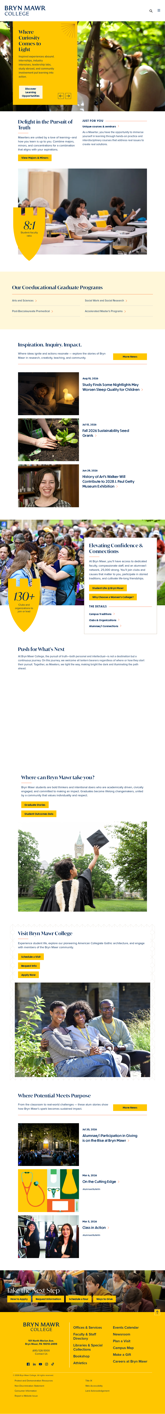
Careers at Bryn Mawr (130, 1361)
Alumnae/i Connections (103, 626)
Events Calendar (126, 1327)
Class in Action (94, 1227)
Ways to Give (104, 1298)
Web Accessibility (94, 1386)
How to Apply (19, 1298)
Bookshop (81, 1356)
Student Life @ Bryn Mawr (108, 588)
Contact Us (41, 1354)
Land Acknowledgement (97, 1391)
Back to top (157, 1311)
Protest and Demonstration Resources (34, 1380)
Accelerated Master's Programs (104, 311)
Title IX (88, 1380)
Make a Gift (122, 1354)
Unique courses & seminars (99, 126)
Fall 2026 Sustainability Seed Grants (105, 433)
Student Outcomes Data (38, 813)
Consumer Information (26, 1391)
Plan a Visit (121, 1341)
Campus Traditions (100, 613)
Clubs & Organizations (102, 620)
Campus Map (123, 1347)
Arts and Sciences (23, 301)
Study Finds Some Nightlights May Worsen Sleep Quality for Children (111, 387)
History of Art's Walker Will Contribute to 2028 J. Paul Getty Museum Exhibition (108, 481)
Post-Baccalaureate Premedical (31, 311)
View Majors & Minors (34, 157)
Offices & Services (87, 1327)
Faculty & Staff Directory (84, 1336)
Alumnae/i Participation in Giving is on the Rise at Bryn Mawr (109, 1138)
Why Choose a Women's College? (113, 597)
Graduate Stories (34, 804)
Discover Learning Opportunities (31, 92)
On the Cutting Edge (99, 1181)
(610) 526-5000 (41, 1350)
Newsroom (121, 1334)
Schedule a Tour (78, 1298)
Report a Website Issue (26, 1396)
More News (130, 356)
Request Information (48, 1298)
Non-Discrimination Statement (29, 1386)
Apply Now (28, 974)
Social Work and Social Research (104, 301)
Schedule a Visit (31, 956)
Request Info (29, 965)
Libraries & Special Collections (87, 1347)
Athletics (80, 1363)
